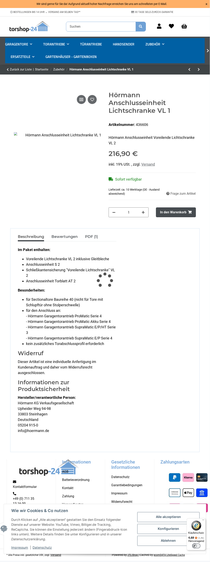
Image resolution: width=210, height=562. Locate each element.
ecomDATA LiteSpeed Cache (169, 555)
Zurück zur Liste (21, 69)
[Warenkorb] (186, 26)
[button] (159, 26)
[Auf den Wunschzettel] (92, 99)
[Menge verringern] (114, 212)
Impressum (19, 548)
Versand (148, 164)
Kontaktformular (25, 487)
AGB (65, 472)
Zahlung (68, 496)
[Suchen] (141, 27)
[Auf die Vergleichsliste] (81, 99)
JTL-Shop (132, 555)
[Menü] (203, 520)
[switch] (196, 545)
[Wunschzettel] (171, 26)
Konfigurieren (168, 529)
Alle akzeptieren (168, 517)
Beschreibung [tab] (31, 236)
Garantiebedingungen (126, 485)
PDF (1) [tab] (91, 236)
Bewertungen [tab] (64, 236)
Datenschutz (42, 548)
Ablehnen (168, 541)
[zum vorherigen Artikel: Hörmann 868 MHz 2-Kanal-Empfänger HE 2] (189, 70)
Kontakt (67, 488)
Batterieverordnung (76, 480)
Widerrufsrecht (121, 502)
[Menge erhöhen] (143, 212)
